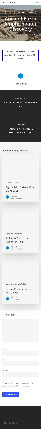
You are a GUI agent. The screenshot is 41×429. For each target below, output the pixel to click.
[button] (37, 2)
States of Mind (20, 284)
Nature (31, 12)
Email (5, 360)
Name (5, 349)
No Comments (31, 35)
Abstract (9, 182)
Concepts (10, 12)
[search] (33, 2)
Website (5, 370)
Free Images (21, 12)
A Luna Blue (8, 2)
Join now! (29, 55)
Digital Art (9, 233)
